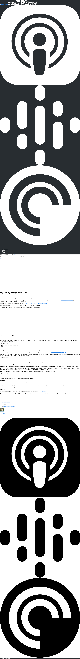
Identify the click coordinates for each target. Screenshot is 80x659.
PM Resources (5, 247)
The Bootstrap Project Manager (9, 406)
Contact (3, 252)
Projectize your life (6, 402)
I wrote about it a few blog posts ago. (58, 352)
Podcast (3, 250)
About (3, 246)
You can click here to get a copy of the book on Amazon (36, 303)
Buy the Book (5, 249)
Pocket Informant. (43, 391)
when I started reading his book (67, 300)
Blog (3, 251)
